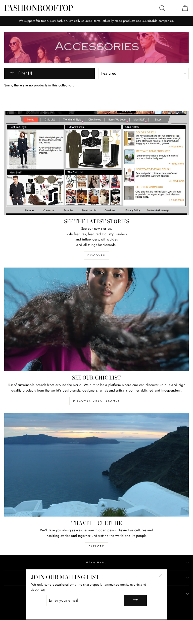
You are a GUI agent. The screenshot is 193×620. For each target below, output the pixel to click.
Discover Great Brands (96, 401)
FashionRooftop (38, 8)
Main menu (96, 562)
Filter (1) (24, 73)
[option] (96, 21)
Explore (97, 546)
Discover (96, 255)
